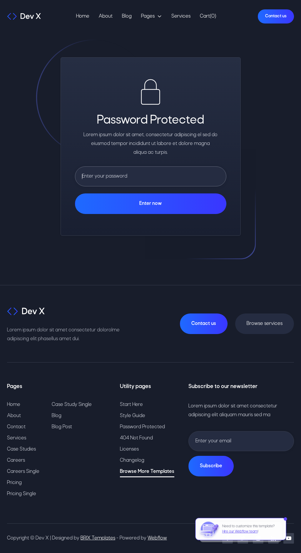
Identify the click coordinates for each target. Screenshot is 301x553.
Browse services (264, 323)
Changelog (132, 460)
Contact (16, 426)
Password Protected (142, 426)
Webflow (157, 538)
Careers (16, 460)
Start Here (131, 404)
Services (180, 16)
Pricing (14, 482)
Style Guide (132, 415)
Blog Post (62, 426)
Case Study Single (72, 404)
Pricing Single (21, 493)
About (106, 16)
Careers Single (23, 471)
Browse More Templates (147, 471)
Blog (127, 16)
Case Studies (21, 449)
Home (82, 16)
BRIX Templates (98, 538)
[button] (151, 16)
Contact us (276, 16)
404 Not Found (136, 438)
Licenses (129, 449)
